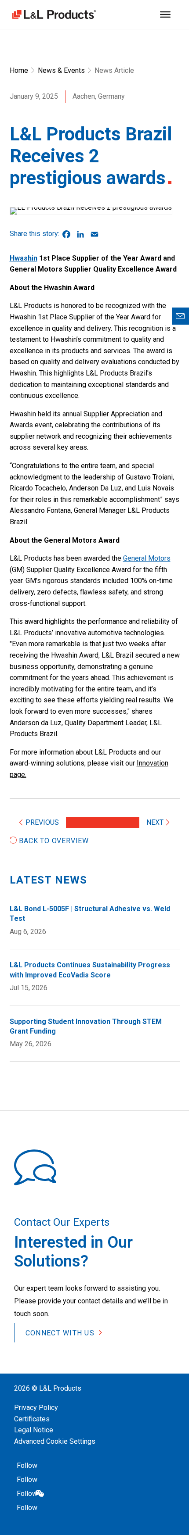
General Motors (147, 558)
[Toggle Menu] (165, 14)
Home (19, 70)
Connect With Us (59, 1333)
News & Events (61, 70)
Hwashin (23, 258)
